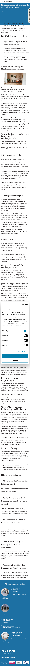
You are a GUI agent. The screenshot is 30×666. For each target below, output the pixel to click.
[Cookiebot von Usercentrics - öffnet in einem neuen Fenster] (21, 304)
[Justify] (28, 1)
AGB (2, 656)
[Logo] (7, 1)
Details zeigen (21, 351)
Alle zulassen (15, 356)
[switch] (26, 335)
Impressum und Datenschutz (8, 657)
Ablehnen (15, 360)
